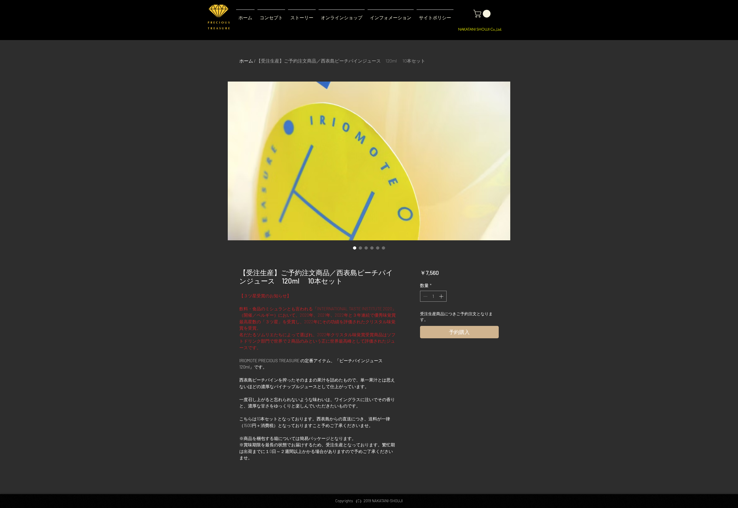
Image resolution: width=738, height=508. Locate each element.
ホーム (246, 60)
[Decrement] (425, 296)
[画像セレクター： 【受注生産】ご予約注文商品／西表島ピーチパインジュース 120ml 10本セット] (354, 248)
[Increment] (442, 296)
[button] (302, 15)
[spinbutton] (433, 296)
